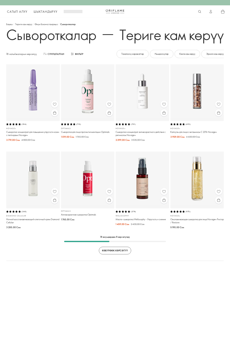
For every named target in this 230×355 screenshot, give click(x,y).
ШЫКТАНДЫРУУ (45, 11)
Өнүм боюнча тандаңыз (46, 24)
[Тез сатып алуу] (54, 112)
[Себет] (223, 11)
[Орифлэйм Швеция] (115, 11)
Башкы (9, 24)
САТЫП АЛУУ (17, 11)
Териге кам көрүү (23, 24)
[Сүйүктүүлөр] (54, 104)
